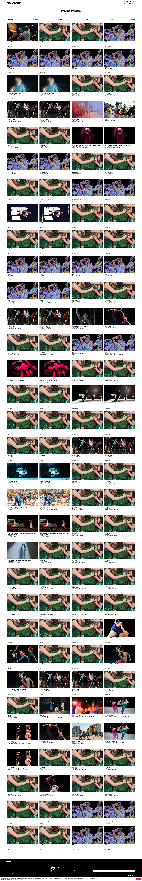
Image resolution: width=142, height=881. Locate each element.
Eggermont (12, 481)
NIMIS (106, 41)
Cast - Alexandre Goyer (15, 93)
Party (42, 715)
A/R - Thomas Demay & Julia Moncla (18, 378)
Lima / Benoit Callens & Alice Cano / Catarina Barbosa (86, 145)
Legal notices (74, 870)
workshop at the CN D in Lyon (113, 637)
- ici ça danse (77, 741)
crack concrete (45, 507)
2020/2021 (10, 19)
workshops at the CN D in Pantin (114, 663)
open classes (12, 663)
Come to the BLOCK (10, 873)
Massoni (11, 222)
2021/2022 (86, 19)
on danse (11, 119)
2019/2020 (35, 19)
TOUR (10, 41)
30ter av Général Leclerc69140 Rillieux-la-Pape (11, 871)
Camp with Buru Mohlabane (80, 326)
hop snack (75, 119)
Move (42, 41)
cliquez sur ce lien (18, 879)
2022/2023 (111, 19)
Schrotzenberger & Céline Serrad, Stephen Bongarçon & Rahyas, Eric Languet (22, 534)
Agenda (131, 3)
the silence (11, 741)
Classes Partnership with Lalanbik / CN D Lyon (19, 560)
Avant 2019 (60, 19)
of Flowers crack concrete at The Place (19, 507)
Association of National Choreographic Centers (79, 868)
